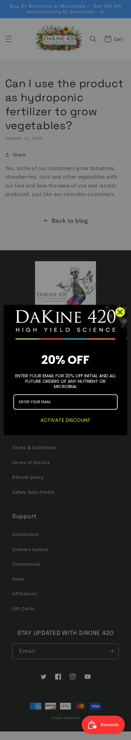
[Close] (120, 312)
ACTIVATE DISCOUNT (65, 420)
